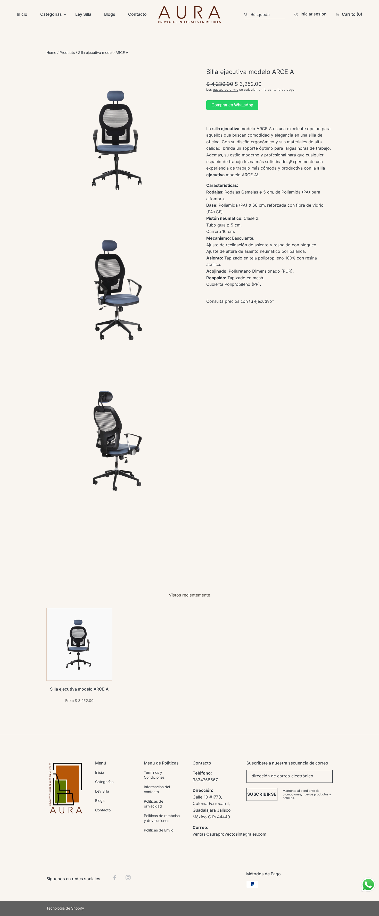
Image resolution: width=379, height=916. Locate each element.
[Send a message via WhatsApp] (368, 885)
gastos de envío (225, 89)
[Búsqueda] (247, 14)
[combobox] (264, 14)
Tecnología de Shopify (65, 908)
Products (67, 52)
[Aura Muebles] (189, 14)
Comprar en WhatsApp (232, 105)
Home (51, 52)
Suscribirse (262, 794)
